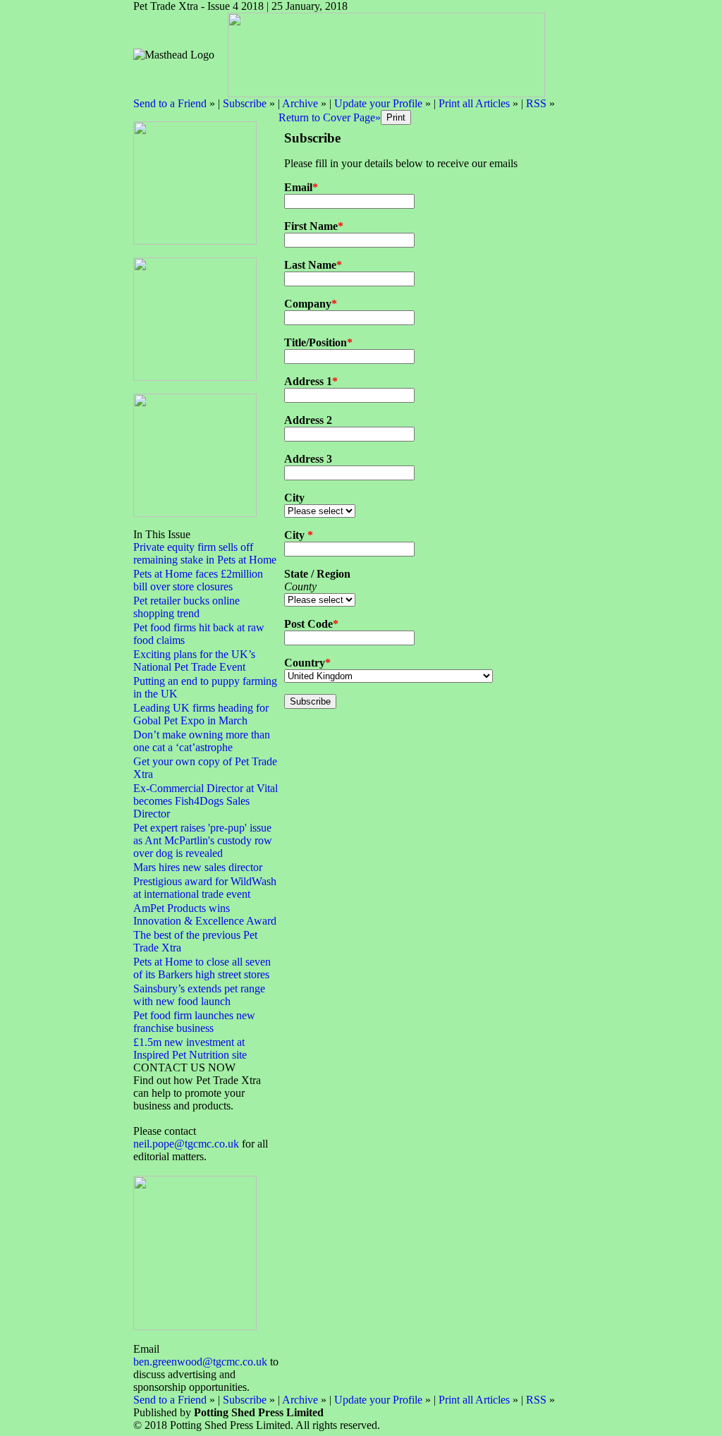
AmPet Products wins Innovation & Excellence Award (204, 914)
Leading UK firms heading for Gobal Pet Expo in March (201, 714)
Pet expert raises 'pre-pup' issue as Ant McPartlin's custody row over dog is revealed (202, 840)
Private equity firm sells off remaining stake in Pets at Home (204, 553)
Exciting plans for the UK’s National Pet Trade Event (194, 660)
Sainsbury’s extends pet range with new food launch (199, 994)
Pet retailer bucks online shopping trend (186, 607)
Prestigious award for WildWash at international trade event (204, 887)
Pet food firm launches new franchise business (194, 1021)
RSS (536, 103)
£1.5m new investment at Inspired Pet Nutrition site (190, 1048)
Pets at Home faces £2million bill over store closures (198, 580)
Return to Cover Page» (330, 117)
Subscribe (245, 103)
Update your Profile (378, 103)
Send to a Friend (170, 103)
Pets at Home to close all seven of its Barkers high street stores (202, 968)
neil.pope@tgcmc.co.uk (186, 1144)
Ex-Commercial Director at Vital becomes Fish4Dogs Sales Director (205, 801)
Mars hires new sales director (197, 867)
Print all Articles (474, 103)
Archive (300, 103)
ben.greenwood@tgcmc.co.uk (200, 1362)
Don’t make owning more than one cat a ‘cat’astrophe (201, 741)
